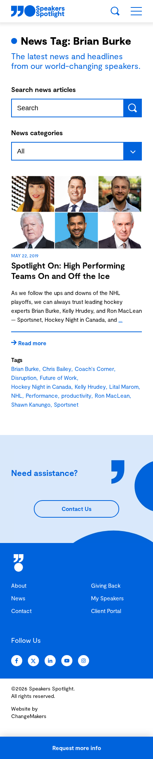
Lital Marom (124, 386)
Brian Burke (25, 368)
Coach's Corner (94, 368)
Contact (21, 610)
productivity (76, 395)
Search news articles (43, 89)
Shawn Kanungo (31, 404)
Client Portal (106, 610)
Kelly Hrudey (90, 386)
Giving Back (106, 585)
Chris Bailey (56, 368)
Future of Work (58, 377)
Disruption (23, 377)
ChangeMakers (28, 716)
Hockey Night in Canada (41, 386)
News (18, 598)
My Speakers (107, 598)
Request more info (76, 747)
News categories (37, 132)
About (18, 585)
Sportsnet (66, 404)
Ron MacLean (112, 395)
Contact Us (76, 508)
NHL (16, 395)
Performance (42, 395)
